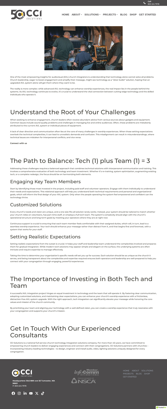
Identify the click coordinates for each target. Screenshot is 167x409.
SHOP (133, 14)
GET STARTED (147, 14)
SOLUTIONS (147, 370)
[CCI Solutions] (26, 14)
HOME (65, 14)
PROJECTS (128, 374)
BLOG (123, 14)
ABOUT (135, 370)
